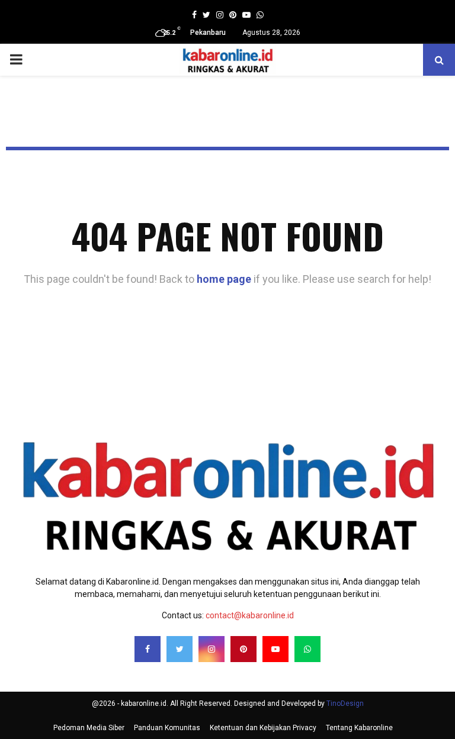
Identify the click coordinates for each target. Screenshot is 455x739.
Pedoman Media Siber (88, 728)
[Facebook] (147, 649)
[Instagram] (211, 649)
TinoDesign (345, 703)
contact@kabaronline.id (250, 615)
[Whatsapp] (307, 649)
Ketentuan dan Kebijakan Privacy (263, 728)
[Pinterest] (243, 649)
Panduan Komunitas (167, 728)
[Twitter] (179, 649)
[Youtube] (275, 649)
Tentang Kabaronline (359, 728)
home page (224, 279)
